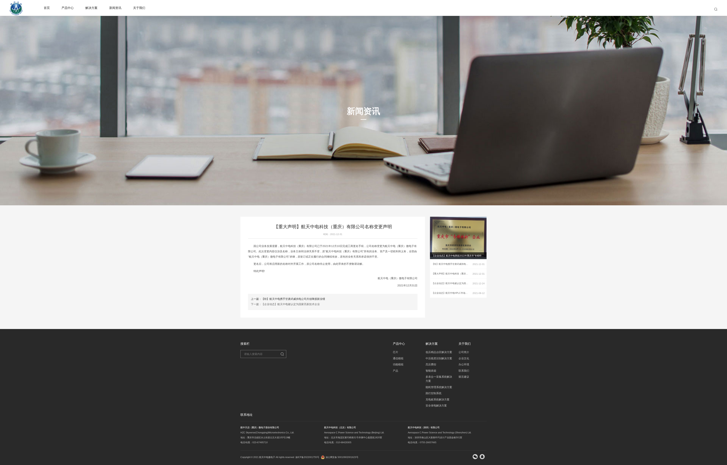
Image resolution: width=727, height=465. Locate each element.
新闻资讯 (115, 7)
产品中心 (68, 7)
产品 (395, 370)
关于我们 (139, 7)
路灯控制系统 (434, 393)
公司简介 (464, 352)
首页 (47, 7)
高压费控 (431, 364)
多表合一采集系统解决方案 (439, 378)
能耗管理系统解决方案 (439, 387)
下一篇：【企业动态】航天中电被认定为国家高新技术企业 (285, 304)
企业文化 (464, 358)
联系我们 (464, 370)
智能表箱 (431, 370)
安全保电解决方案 (436, 405)
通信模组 (398, 358)
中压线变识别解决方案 (439, 358)
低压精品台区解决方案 (439, 352)
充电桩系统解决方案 (437, 399)
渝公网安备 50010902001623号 (342, 457)
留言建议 (464, 376)
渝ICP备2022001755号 (307, 457)
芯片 (395, 352)
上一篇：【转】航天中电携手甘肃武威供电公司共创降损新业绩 (288, 298)
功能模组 (398, 364)
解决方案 (91, 7)
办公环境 (464, 364)
